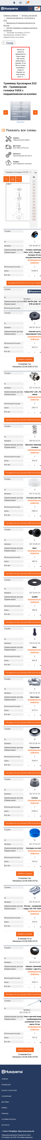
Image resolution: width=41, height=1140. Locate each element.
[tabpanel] (21, 112)
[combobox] (20, 172)
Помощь (4, 1114)
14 (34, 219)
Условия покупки (8, 1119)
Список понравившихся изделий (27, 3)
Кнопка (35, 798)
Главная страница (10, 15)
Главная (4, 1079)
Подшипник (35, 747)
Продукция (5, 1085)
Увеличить (20, 122)
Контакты (20, 3)
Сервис (4, 1108)
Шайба (35, 597)
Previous (5, 112)
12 (34, 213)
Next (35, 112)
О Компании (6, 1096)
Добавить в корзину (25, 359)
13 (34, 216)
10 (34, 208)
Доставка (14, 3)
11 (34, 211)
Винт (35, 548)
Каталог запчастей (29, 15)
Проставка (34, 697)
